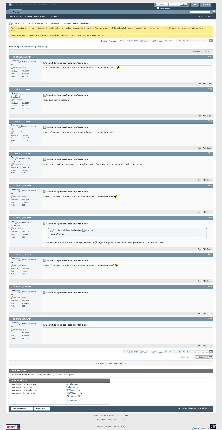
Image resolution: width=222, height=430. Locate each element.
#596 (210, 218)
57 (199, 41)
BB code (69, 384)
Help (195, 5)
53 (183, 41)
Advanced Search (206, 16)
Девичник (54, 23)
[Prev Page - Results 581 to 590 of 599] (157, 40)
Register (206, 5)
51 (174, 41)
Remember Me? (165, 8)
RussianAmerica (192, 408)
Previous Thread (105, 363)
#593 (210, 121)
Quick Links (54, 16)
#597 (210, 254)
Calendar (28, 16)
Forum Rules (71, 400)
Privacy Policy (119, 427)
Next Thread (119, 363)
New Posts (14, 16)
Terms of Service (104, 427)
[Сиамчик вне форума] (18, 68)
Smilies (69, 387)
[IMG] (68, 390)
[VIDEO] (69, 393)
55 (191, 41)
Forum (16, 12)
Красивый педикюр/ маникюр (32, 46)
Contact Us (179, 408)
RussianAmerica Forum (105, 420)
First (148, 40)
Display (206, 52)
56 (195, 41)
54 (187, 41)
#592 (210, 89)
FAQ (22, 16)
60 (211, 41)
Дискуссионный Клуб (37, 23)
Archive (203, 408)
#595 (210, 185)
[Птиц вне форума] (17, 100)
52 (178, 41)
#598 (210, 286)
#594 (210, 153)
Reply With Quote (205, 84)
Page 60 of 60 (132, 41)
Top (210, 357)
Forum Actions (40, 16)
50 (170, 41)
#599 (210, 319)
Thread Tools (195, 52)
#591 (210, 57)
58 (203, 41)
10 (166, 41)
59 (207, 41)
